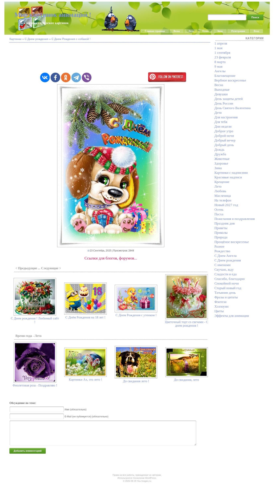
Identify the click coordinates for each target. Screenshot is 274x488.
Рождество (222, 251)
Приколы (220, 233)
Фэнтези (220, 302)
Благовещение (224, 76)
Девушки (221, 94)
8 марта (220, 62)
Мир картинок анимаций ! (52, 14)
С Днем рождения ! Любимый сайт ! (35, 320)
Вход (256, 31)
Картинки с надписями (231, 173)
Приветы (220, 228)
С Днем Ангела (225, 256)
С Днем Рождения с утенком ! (136, 315)
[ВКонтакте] (45, 77)
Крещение (221, 182)
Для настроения (226, 117)
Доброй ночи (224, 136)
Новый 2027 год (226, 205)
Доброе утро (223, 131)
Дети (218, 113)
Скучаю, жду (224, 269)
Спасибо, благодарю (229, 279)
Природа (220, 237)
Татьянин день (225, 293)
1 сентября (222, 53)
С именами (222, 265)
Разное (219, 246)
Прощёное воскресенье (231, 242)
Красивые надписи (228, 177)
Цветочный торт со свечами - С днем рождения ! (186, 323)
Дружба (220, 154)
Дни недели (222, 126)
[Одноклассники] (66, 77)
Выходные (222, 90)
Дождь (219, 149)
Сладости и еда (225, 274)
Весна (177, 31)
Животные (222, 159)
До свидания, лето (186, 379)
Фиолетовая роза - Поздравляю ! (35, 385)
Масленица (222, 196)
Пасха (218, 214)
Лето (191, 31)
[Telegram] (76, 77)
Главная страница (155, 31)
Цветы (219, 311)
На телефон (222, 200)
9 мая (218, 66)
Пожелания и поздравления (234, 219)
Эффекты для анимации (231, 316)
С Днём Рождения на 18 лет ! (85, 317)
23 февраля (222, 57)
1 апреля (220, 43)
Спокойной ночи (226, 283)
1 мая (218, 48)
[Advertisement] (110, 58)
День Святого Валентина (232, 108)
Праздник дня (224, 223)
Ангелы (219, 71)
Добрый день (224, 145)
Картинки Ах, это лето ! (85, 379)
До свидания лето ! (136, 381)
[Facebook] (55, 77)
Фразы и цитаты (226, 297)
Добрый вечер (224, 140)
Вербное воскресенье (230, 80)
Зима (220, 31)
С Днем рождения (227, 260)
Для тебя (220, 122)
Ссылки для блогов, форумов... (110, 258)
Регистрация (238, 31)
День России (223, 103)
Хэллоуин (221, 306)
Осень (205, 31)
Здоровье (221, 163)
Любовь (220, 191)
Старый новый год (227, 288)
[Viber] (86, 77)
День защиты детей (228, 99)
